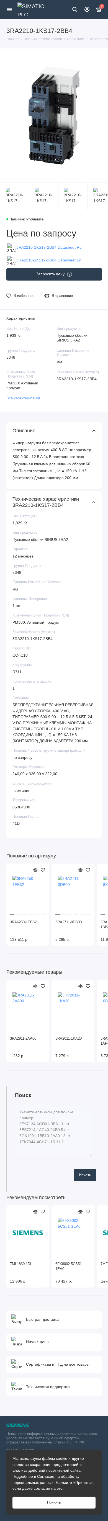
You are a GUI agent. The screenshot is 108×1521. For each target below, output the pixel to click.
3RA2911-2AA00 (23, 1038)
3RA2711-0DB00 (68, 922)
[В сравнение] (35, 869)
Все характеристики (23, 398)
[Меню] (9, 9)
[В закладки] (42, 869)
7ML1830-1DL (21, 1264)
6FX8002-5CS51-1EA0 (69, 1266)
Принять (54, 1502)
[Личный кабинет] (87, 9)
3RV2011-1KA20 (68, 1038)
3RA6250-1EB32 (23, 922)
